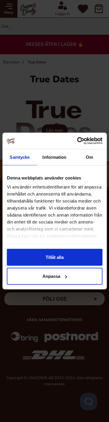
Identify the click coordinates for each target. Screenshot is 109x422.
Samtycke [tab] (20, 156)
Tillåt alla (55, 256)
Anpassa (51, 276)
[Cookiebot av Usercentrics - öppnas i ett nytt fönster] (77, 141)
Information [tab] (54, 156)
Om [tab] (89, 156)
